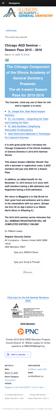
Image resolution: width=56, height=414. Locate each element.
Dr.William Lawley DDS (37, 369)
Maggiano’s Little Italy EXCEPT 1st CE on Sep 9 (24, 387)
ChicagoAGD (10, 380)
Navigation (14, 3)
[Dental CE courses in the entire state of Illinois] (28, 16)
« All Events (11, 30)
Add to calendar (18, 354)
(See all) (27, 54)
